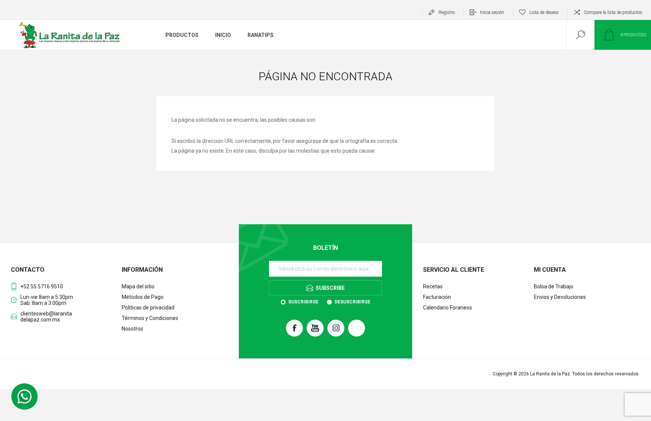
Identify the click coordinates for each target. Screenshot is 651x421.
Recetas (433, 286)
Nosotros (132, 329)
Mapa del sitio (138, 286)
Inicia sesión (492, 12)
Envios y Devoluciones (560, 297)
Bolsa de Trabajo (553, 286)
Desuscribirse (352, 302)
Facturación (437, 297)
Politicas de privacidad (148, 308)
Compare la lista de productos (613, 12)
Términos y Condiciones (150, 318)
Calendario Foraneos (447, 308)
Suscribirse (303, 302)
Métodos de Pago (143, 297)
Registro (447, 12)
